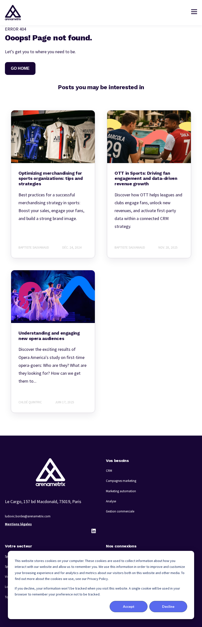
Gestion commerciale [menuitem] (120, 511)
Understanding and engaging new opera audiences (49, 335)
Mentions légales (18, 524)
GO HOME (20, 68)
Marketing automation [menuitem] (121, 491)
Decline (168, 606)
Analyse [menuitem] (111, 501)
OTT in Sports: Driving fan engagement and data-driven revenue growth (146, 178)
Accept (129, 606)
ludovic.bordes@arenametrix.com (27, 516)
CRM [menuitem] (109, 471)
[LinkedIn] (93, 530)
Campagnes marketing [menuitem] (121, 481)
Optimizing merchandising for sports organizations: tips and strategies (50, 178)
